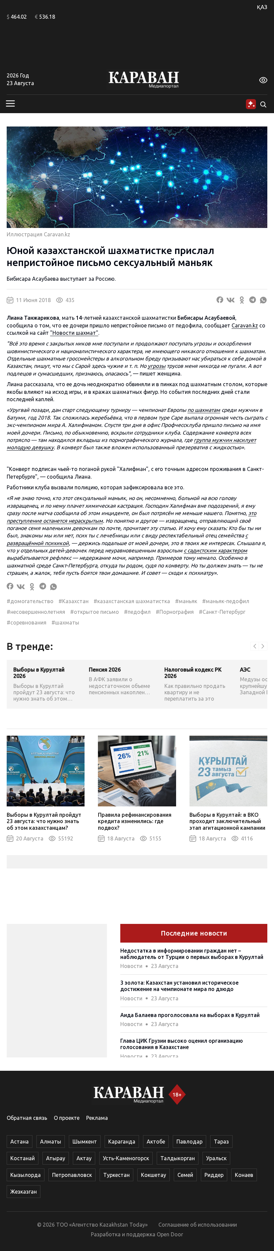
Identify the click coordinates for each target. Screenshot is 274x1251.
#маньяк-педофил (225, 601)
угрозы (156, 366)
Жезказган (23, 1192)
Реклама (97, 1118)
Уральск (216, 1158)
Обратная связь (27, 1118)
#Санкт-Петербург (222, 612)
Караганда (121, 1142)
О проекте (67, 1118)
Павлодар (189, 1142)
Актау (84, 1158)
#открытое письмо (94, 612)
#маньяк (186, 601)
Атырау (55, 1158)
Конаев (244, 1175)
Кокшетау (153, 1175)
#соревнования (26, 622)
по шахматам (203, 410)
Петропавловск (72, 1175)
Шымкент (85, 1142)
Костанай (22, 1158)
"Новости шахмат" (74, 333)
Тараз (221, 1142)
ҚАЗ (262, 7)
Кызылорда (25, 1175)
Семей (185, 1175)
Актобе (156, 1142)
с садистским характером (215, 550)
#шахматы (65, 622)
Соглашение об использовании (197, 1225)
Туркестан (116, 1175)
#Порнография (175, 612)
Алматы (50, 1142)
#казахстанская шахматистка (132, 601)
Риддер (214, 1175)
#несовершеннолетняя (36, 612)
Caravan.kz (245, 325)
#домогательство (30, 601)
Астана (19, 1142)
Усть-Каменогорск (126, 1158)
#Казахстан (73, 601)
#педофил (137, 612)
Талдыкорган (177, 1158)
